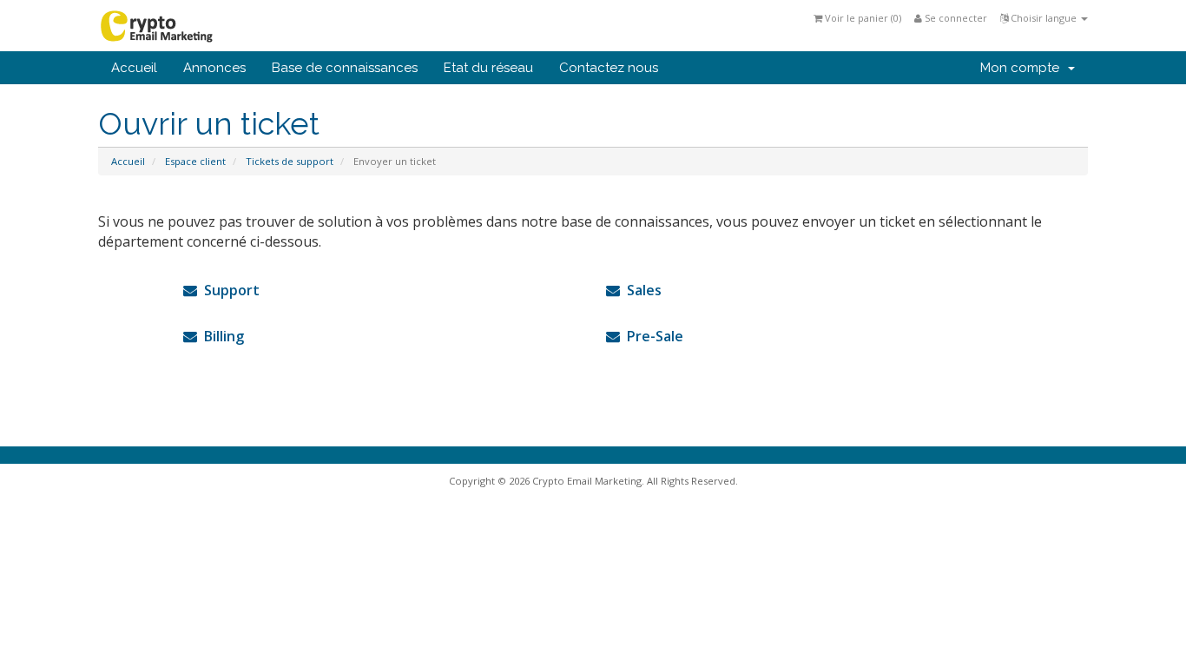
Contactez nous (608, 68)
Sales (641, 290)
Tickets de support (289, 161)
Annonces (214, 68)
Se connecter (954, 17)
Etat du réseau (488, 68)
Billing (220, 336)
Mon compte (1023, 68)
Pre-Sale (651, 336)
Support (228, 290)
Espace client (195, 161)
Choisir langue (1043, 17)
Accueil (134, 68)
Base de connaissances (345, 68)
